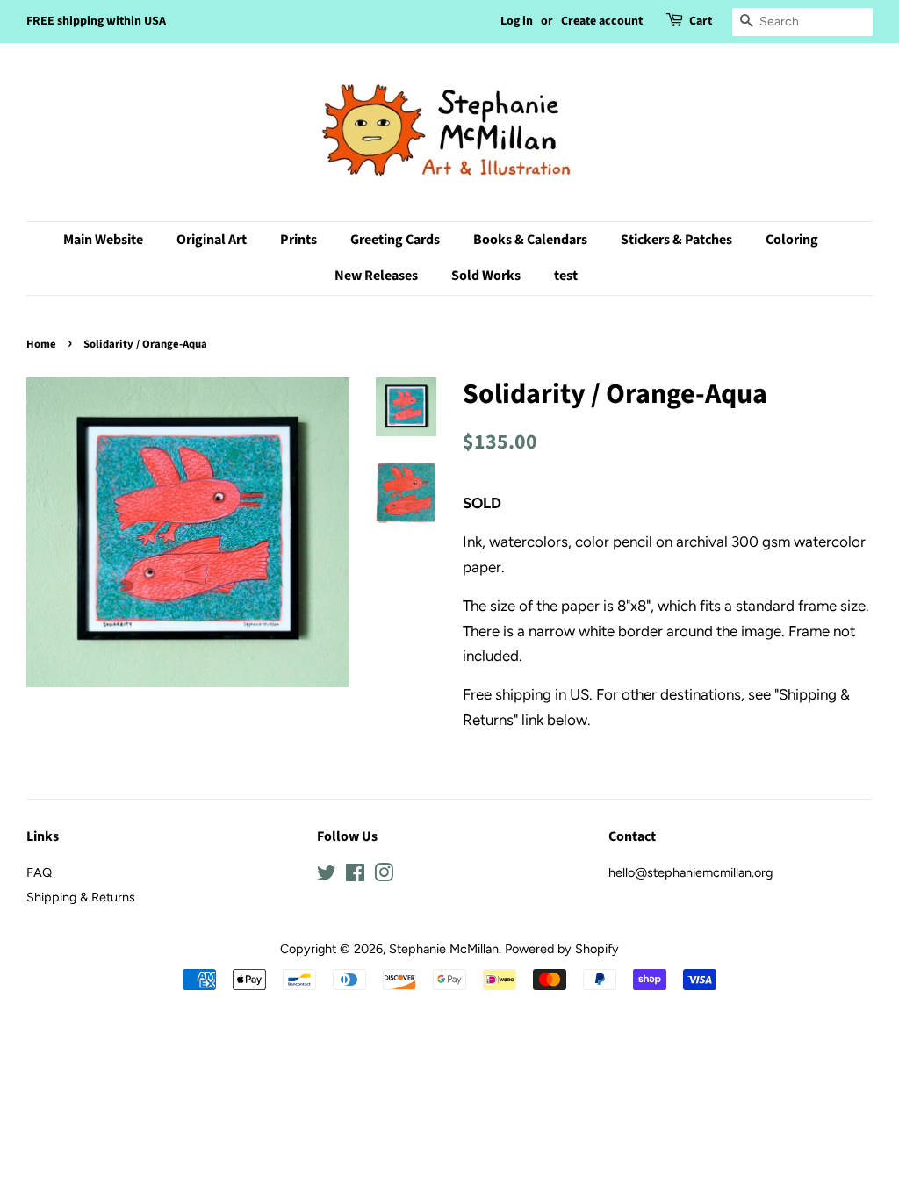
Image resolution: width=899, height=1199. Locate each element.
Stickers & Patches (676, 239)
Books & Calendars (530, 239)
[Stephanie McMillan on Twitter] (326, 876)
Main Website (103, 239)
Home (41, 344)
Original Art (211, 239)
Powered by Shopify (562, 949)
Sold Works (486, 275)
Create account (602, 21)
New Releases (376, 275)
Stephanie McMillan (444, 949)
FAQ (39, 872)
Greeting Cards (395, 239)
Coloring (792, 239)
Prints (298, 239)
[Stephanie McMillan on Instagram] (383, 876)
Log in (516, 21)
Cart (700, 21)
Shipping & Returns (80, 897)
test (566, 275)
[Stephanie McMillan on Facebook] (355, 876)
